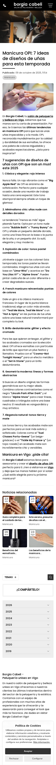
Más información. (41, 742)
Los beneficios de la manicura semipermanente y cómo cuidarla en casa (40, 552)
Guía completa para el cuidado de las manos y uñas (13, 519)
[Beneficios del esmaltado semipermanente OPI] (14, 538)
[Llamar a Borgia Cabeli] (4, 5)
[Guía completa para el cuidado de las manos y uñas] (14, 505)
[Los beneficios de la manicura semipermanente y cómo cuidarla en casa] (41, 538)
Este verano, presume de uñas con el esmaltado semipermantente (40, 519)
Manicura (9, 77)
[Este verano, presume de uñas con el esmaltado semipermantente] (41, 505)
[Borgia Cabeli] (28, 5)
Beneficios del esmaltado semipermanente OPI (14, 552)
